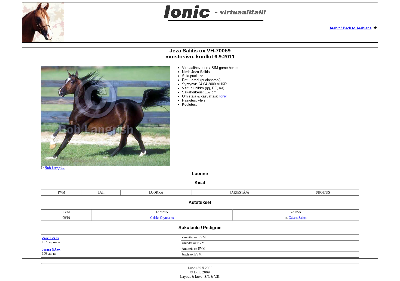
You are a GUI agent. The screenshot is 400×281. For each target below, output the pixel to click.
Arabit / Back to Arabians (350, 28)
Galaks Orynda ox (162, 218)
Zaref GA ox (50, 238)
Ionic (223, 96)
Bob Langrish (55, 168)
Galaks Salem (297, 218)
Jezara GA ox (51, 249)
